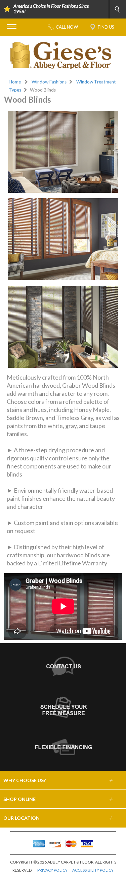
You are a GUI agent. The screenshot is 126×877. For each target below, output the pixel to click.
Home (15, 81)
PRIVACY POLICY (52, 870)
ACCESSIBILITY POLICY (93, 870)
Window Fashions (49, 81)
